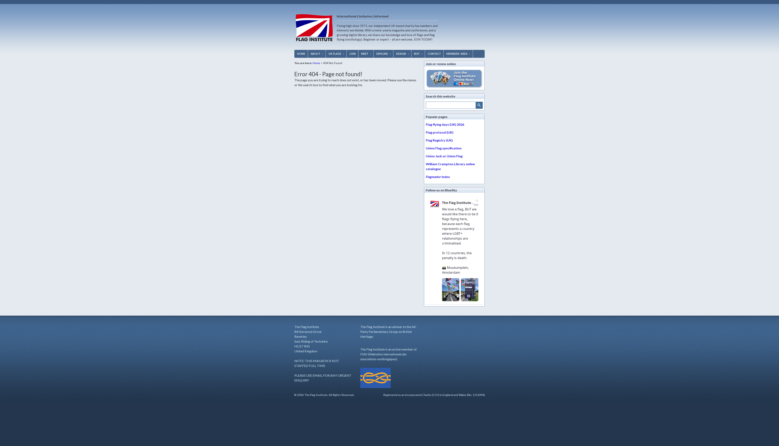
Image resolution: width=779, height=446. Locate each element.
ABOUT (315, 53)
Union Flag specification (444, 148)
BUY (417, 53)
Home (316, 63)
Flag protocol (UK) (439, 132)
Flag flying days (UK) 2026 (445, 124)
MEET (364, 53)
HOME (301, 53)
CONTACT (434, 53)
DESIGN (401, 53)
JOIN (352, 53)
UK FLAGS (334, 53)
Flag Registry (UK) (439, 140)
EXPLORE (382, 53)
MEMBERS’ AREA (456, 53)
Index (438, 177)
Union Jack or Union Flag (444, 156)
